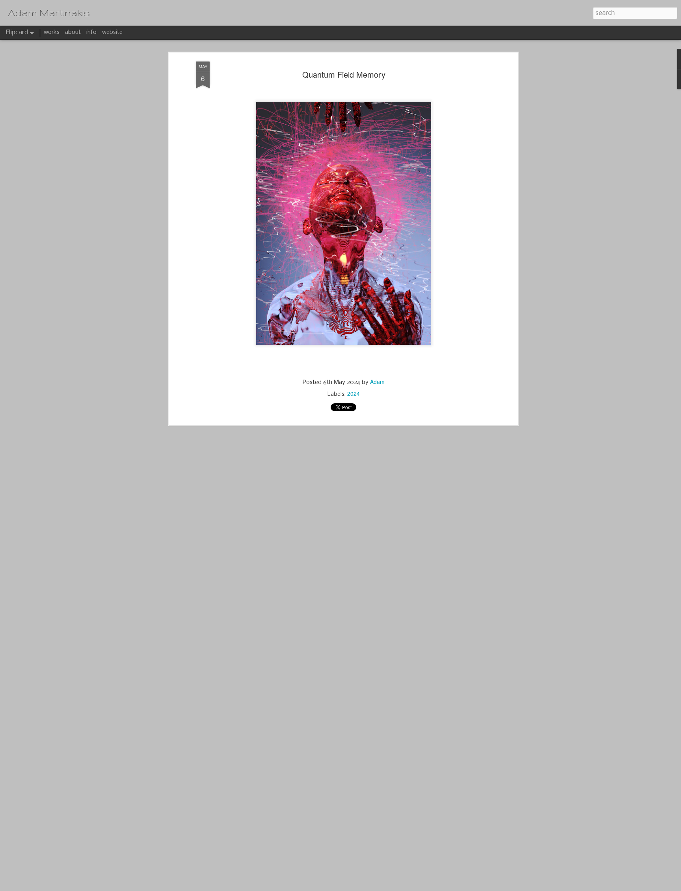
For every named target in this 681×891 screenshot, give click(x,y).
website (112, 32)
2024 (353, 393)
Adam (377, 382)
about (73, 32)
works (52, 32)
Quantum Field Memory (343, 74)
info (91, 32)
